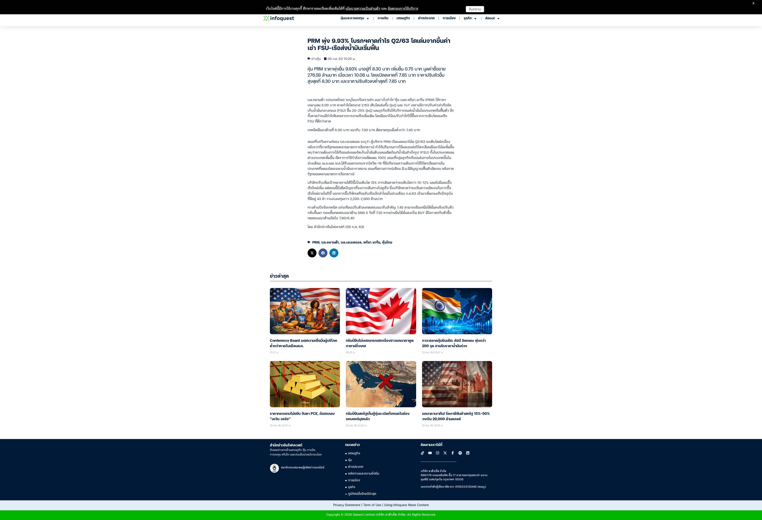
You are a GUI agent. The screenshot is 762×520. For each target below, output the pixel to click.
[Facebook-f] (452, 453)
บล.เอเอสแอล (351, 242)
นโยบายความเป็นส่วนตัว (362, 8)
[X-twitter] (445, 453)
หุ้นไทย (387, 242)
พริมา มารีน (371, 242)
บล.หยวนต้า (330, 242)
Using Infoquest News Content (406, 504)
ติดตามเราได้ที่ (431, 445)
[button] (312, 252)
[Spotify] (460, 453)
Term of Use (372, 504)
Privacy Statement (346, 504)
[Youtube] (430, 453)
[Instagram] (437, 453)
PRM (315, 242)
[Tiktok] (422, 453)
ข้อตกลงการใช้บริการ (403, 8)
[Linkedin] (468, 453)
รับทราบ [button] (475, 9)
